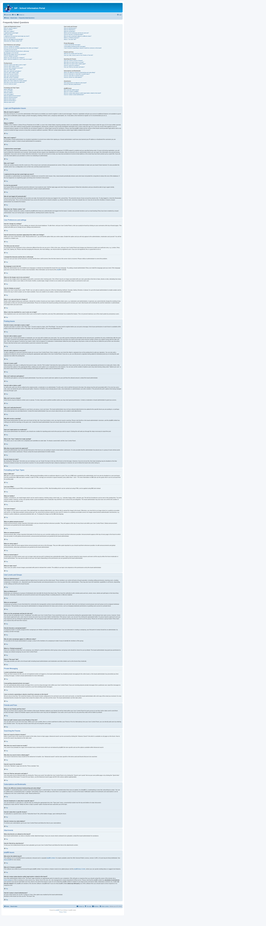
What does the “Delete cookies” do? (13, 41)
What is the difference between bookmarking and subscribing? (79, 72)
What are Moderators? (69, 29)
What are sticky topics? (10, 99)
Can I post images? (9, 94)
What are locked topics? (10, 100)
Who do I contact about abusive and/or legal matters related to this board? (82, 93)
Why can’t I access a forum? (11, 74)
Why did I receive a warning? (11, 77)
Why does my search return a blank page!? (75, 63)
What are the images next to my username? (15, 54)
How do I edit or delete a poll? (11, 72)
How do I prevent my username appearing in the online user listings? (21, 48)
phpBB (59, 269)
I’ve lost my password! (9, 37)
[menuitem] (14, 15)
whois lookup (7, 880)
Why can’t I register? (9, 31)
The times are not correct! (10, 49)
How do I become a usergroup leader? (73, 34)
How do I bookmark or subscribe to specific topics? (77, 74)
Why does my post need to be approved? (14, 82)
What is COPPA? (8, 29)
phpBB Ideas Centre (79, 869)
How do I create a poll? (9, 69)
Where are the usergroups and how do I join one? (76, 33)
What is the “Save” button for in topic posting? (15, 80)
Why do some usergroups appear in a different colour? (77, 36)
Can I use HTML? (8, 91)
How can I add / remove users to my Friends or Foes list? (78, 55)
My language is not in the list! (11, 52)
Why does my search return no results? (74, 62)
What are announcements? (11, 97)
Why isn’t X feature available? (71, 91)
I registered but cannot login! (11, 33)
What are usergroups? (69, 31)
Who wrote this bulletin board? (71, 89)
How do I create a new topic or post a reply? (15, 64)
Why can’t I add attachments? (11, 76)
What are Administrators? (70, 28)
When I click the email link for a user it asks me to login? (18, 59)
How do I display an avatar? (11, 56)
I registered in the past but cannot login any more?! (16, 36)
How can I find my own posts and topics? (74, 67)
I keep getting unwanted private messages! (75, 46)
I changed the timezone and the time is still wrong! (16, 51)
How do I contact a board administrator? (74, 94)
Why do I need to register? (10, 28)
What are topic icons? (9, 102)
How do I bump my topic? (10, 84)
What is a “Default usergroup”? (71, 37)
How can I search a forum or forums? (73, 60)
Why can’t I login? (8, 34)
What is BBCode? (8, 89)
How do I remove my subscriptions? (73, 77)
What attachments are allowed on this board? (75, 82)
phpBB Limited (51, 858)
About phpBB (7, 859)
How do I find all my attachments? (72, 84)
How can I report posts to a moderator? (14, 79)
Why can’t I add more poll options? (12, 71)
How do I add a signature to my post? (13, 68)
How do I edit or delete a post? (11, 66)
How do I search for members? (72, 65)
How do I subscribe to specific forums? (74, 75)
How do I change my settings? (11, 46)
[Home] (8, 7)
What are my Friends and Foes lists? (73, 53)
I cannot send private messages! (72, 44)
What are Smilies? (8, 92)
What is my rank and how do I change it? (14, 57)
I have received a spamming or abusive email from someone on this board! (82, 48)
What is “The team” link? (70, 39)
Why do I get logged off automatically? (13, 39)
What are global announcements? (12, 95)
